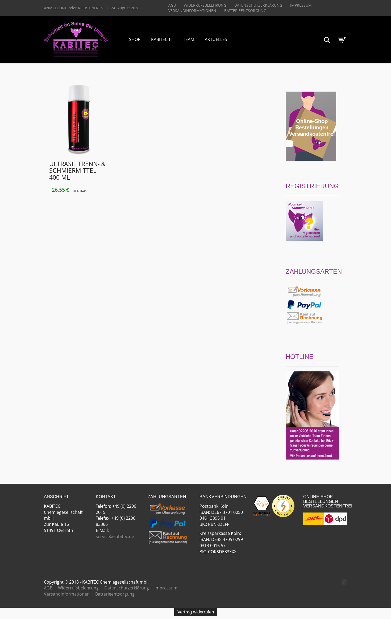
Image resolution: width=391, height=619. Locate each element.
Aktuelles (216, 39)
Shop (134, 39)
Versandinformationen (192, 10)
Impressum (301, 5)
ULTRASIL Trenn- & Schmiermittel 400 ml (77, 170)
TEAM (188, 39)
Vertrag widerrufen (195, 611)
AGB (172, 5)
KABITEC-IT (161, 39)
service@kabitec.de (115, 536)
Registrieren (90, 7)
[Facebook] (344, 582)
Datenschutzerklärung (258, 5)
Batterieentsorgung (245, 10)
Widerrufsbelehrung (205, 5)
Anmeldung (56, 7)
